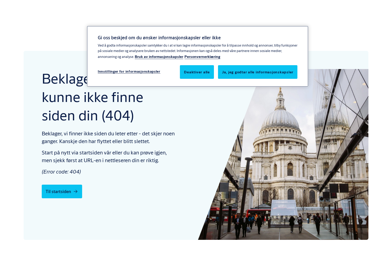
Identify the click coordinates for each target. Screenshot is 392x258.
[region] (197, 56)
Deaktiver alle (197, 71)
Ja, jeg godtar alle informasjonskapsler (257, 71)
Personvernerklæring (202, 56)
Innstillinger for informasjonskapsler (129, 71)
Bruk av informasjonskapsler (159, 56)
